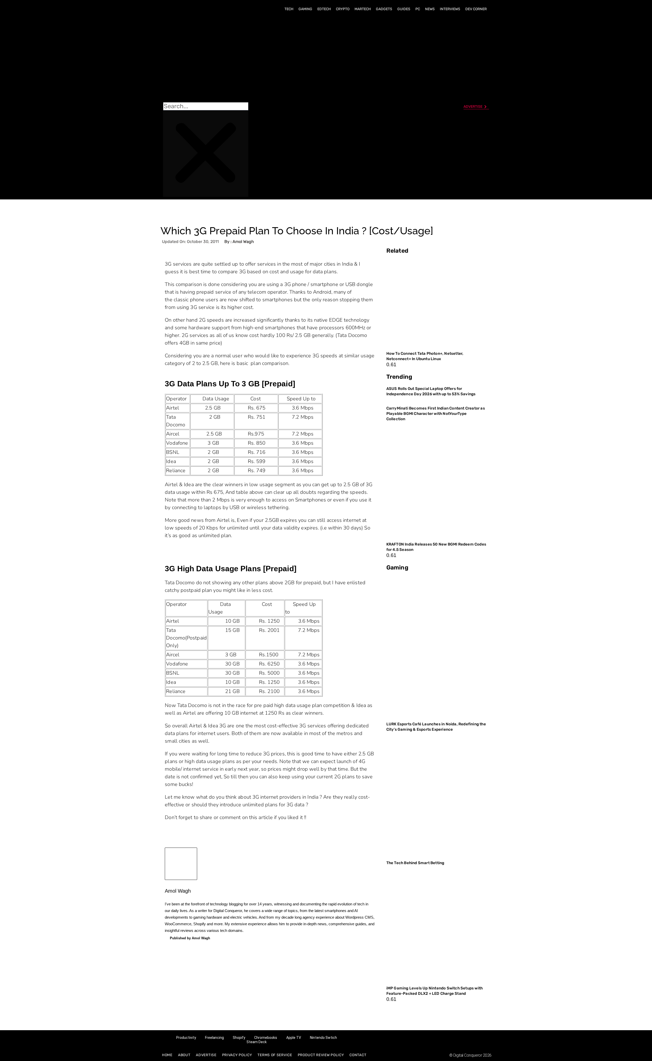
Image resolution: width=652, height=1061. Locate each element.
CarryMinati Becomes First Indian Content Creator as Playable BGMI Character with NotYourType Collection (435, 413)
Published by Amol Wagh (190, 938)
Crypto (342, 9)
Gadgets (384, 9)
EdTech (324, 9)
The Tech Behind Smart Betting (415, 863)
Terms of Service (274, 1055)
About (184, 1055)
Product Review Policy (321, 1055)
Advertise (206, 1055)
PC (417, 9)
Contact (357, 1055)
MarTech (363, 9)
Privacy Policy (237, 1055)
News (430, 9)
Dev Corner (476, 9)
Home (167, 1055)
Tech (288, 9)
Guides (403, 9)
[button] (205, 59)
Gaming (305, 9)
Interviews (450, 9)
